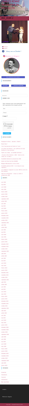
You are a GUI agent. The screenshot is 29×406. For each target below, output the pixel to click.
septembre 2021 (5, 308)
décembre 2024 (5, 215)
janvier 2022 (4, 298)
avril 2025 (3, 208)
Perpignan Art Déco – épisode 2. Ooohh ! (11, 141)
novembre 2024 (5, 217)
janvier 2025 (4, 213)
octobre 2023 (4, 248)
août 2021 (3, 310)
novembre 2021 (5, 303)
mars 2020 (3, 346)
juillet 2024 (4, 227)
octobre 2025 (4, 196)
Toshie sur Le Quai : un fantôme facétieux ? (11, 152)
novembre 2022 (5, 275)
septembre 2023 (5, 251)
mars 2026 (3, 189)
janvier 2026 (4, 194)
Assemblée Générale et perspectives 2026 (11, 158)
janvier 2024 (4, 241)
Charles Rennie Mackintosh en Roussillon (10, 5)
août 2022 (3, 282)
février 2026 (4, 191)
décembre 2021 (5, 301)
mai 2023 (3, 260)
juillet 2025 (4, 201)
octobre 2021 (4, 305)
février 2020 (4, 348)
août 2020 (3, 336)
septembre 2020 (5, 334)
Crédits (4, 389)
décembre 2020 (5, 327)
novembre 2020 (5, 329)
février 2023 (4, 267)
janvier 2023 (4, 270)
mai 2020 (3, 341)
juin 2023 (3, 258)
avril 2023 (3, 263)
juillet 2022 (4, 284)
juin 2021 (3, 315)
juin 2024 (3, 229)
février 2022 (4, 296)
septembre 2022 (5, 279)
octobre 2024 (4, 220)
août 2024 (3, 225)
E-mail (5, 116)
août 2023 (3, 253)
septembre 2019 (5, 360)
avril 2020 (3, 344)
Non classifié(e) (5, 381)
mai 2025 (3, 206)
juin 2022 (3, 286)
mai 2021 (3, 317)
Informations (4, 379)
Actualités (3, 372)
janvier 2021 (4, 324)
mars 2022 (3, 294)
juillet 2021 (4, 313)
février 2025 (4, 210)
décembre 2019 (5, 353)
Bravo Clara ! (4, 143)
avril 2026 (3, 187)
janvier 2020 (4, 351)
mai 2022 (3, 289)
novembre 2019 (5, 355)
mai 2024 (3, 232)
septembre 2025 (5, 198)
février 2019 (4, 365)
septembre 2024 (5, 222)
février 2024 (4, 239)
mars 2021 (3, 322)
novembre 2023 (5, 246)
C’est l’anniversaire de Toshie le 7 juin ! (11, 146)
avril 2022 (3, 291)
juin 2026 (3, 182)
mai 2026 (3, 184)
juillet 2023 (4, 255)
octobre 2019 (4, 358)
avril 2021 (3, 320)
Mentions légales (7, 396)
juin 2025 (3, 203)
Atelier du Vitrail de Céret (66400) (9, 161)
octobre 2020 (4, 332)
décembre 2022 (5, 272)
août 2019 (3, 363)
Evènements (4, 374)
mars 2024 (3, 236)
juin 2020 (3, 339)
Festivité (3, 377)
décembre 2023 (5, 244)
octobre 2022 (4, 277)
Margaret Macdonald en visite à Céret (10, 163)
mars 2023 (3, 265)
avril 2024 (3, 234)
